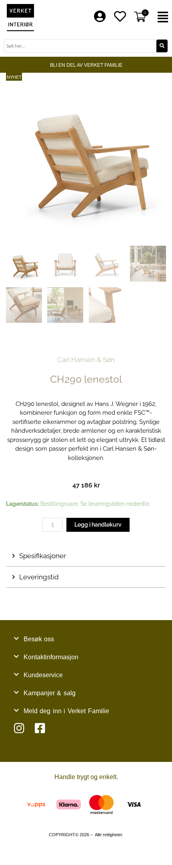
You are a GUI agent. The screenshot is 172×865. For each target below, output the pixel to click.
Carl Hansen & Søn (86, 360)
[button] (162, 17)
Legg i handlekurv (98, 524)
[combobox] (80, 46)
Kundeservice (43, 675)
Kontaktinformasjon (51, 657)
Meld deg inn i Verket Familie (66, 711)
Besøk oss (39, 639)
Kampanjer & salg (50, 693)
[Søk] (162, 46)
